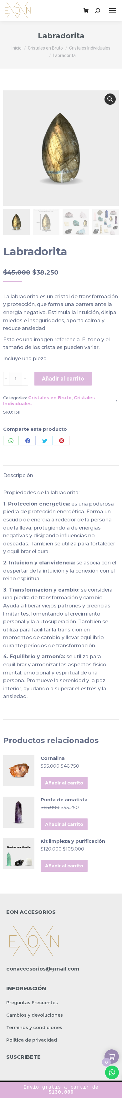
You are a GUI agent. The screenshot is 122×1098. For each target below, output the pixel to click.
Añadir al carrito (63, 378)
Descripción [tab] (18, 475)
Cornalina (53, 758)
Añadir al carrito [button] (64, 783)
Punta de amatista (64, 800)
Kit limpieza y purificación (73, 841)
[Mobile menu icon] (112, 10)
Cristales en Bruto (50, 397)
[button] (110, 99)
